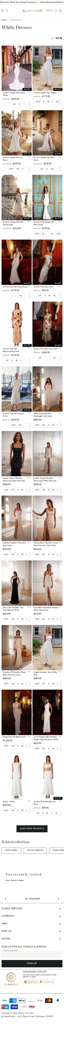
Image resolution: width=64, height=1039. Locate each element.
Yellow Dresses (35, 851)
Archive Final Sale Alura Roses (15, 287)
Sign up (32, 964)
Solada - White (9, 802)
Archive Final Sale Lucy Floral (45, 349)
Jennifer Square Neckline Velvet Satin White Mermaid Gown (45, 481)
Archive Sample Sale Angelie (45, 93)
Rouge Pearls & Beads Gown (14, 737)
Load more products (32, 829)
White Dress (11, 851)
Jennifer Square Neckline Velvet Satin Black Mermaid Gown (14, 481)
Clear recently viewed (14, 881)
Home (4, 20)
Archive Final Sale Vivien (43, 287)
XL (26, 360)
